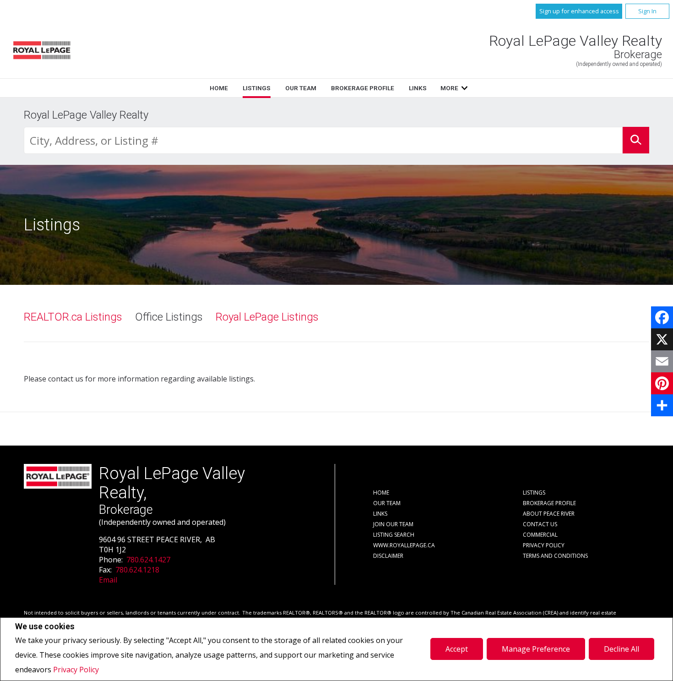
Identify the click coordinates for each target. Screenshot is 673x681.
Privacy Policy (76, 670)
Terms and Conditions (555, 556)
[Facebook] (662, 317)
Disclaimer (388, 556)
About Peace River (549, 514)
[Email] (662, 361)
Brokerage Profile (362, 88)
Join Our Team (393, 524)
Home (219, 88)
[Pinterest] (662, 383)
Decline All (621, 649)
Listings (257, 88)
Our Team (300, 88)
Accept (456, 649)
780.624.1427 (148, 560)
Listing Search (393, 535)
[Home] (41, 50)
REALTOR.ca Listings (73, 317)
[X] (662, 339)
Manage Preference (536, 649)
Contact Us (540, 524)
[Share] (662, 405)
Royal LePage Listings (267, 317)
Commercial (540, 535)
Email (108, 580)
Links (418, 88)
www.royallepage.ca (404, 545)
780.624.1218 (137, 570)
